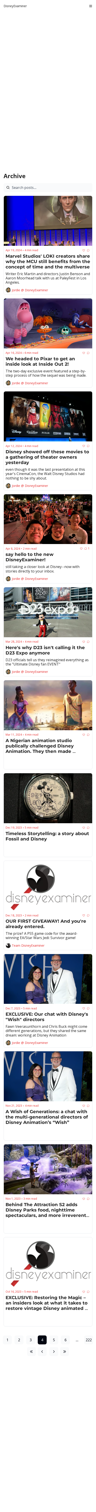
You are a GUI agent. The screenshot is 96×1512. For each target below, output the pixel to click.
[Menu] (90, 6)
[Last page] (64, 1351)
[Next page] (53, 1351)
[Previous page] (42, 1351)
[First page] (31, 1351)
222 (89, 1339)
